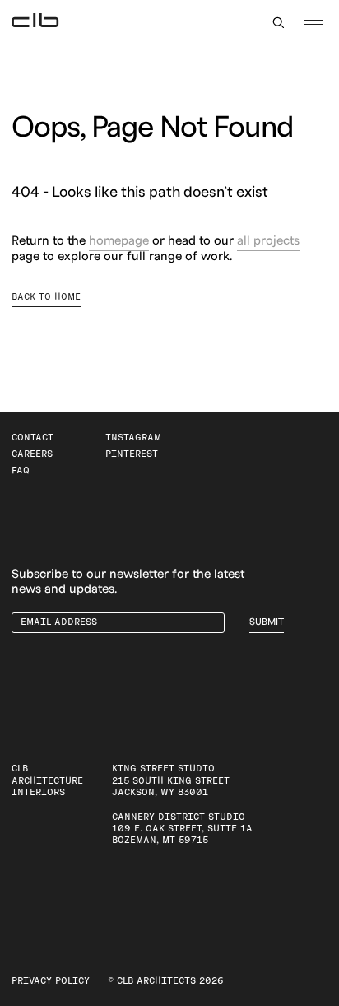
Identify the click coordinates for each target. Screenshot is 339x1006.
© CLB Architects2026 (166, 980)
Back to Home (46, 296)
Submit (266, 621)
